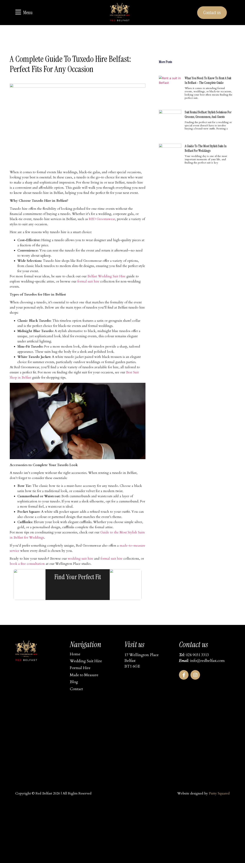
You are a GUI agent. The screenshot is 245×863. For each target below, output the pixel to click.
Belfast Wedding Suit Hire (106, 276)
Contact (76, 689)
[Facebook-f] (184, 675)
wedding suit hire (80, 558)
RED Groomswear (102, 219)
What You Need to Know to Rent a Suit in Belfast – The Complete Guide (208, 80)
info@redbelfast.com (207, 660)
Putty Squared (219, 793)
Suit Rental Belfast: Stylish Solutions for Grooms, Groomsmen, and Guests (208, 114)
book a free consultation (27, 564)
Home (75, 654)
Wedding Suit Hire (86, 661)
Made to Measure (84, 675)
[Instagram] (195, 675)
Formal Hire (80, 667)
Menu (28, 13)
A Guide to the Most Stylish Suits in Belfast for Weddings (205, 148)
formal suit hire (88, 281)
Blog (74, 681)
